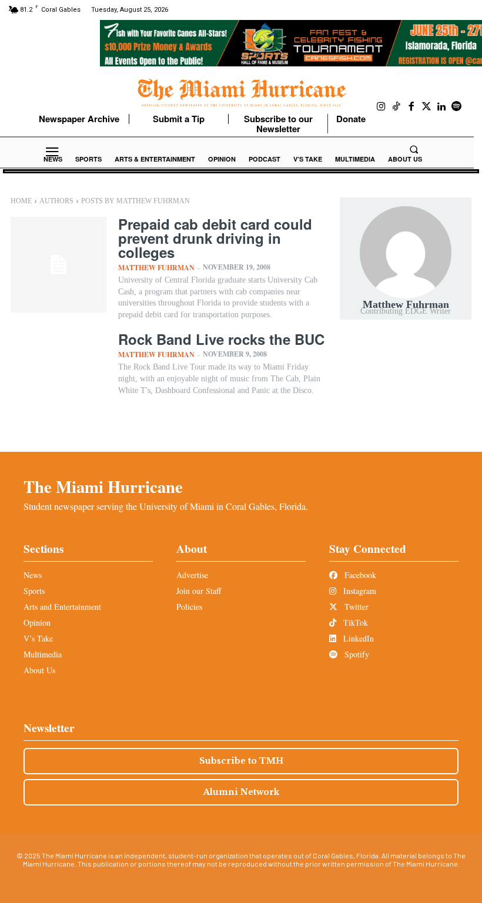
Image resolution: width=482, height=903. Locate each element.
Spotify (355, 654)
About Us (39, 670)
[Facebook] (411, 107)
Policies (189, 606)
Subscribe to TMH (241, 761)
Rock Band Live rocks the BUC (221, 339)
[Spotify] (456, 107)
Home (21, 201)
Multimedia (43, 654)
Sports (34, 590)
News (33, 574)
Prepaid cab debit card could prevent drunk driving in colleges (215, 238)
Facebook (359, 574)
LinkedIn (357, 638)
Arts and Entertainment (62, 606)
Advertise (192, 574)
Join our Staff (198, 590)
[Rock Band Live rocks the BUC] (58, 380)
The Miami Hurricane (103, 486)
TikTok (354, 622)
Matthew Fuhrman (156, 268)
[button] (413, 149)
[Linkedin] (441, 107)
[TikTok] (396, 107)
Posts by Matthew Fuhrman (135, 201)
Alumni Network (241, 792)
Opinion (37, 622)
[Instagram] (381, 107)
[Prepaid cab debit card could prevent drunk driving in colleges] (58, 265)
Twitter (355, 606)
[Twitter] (426, 107)
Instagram (358, 590)
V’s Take (38, 638)
